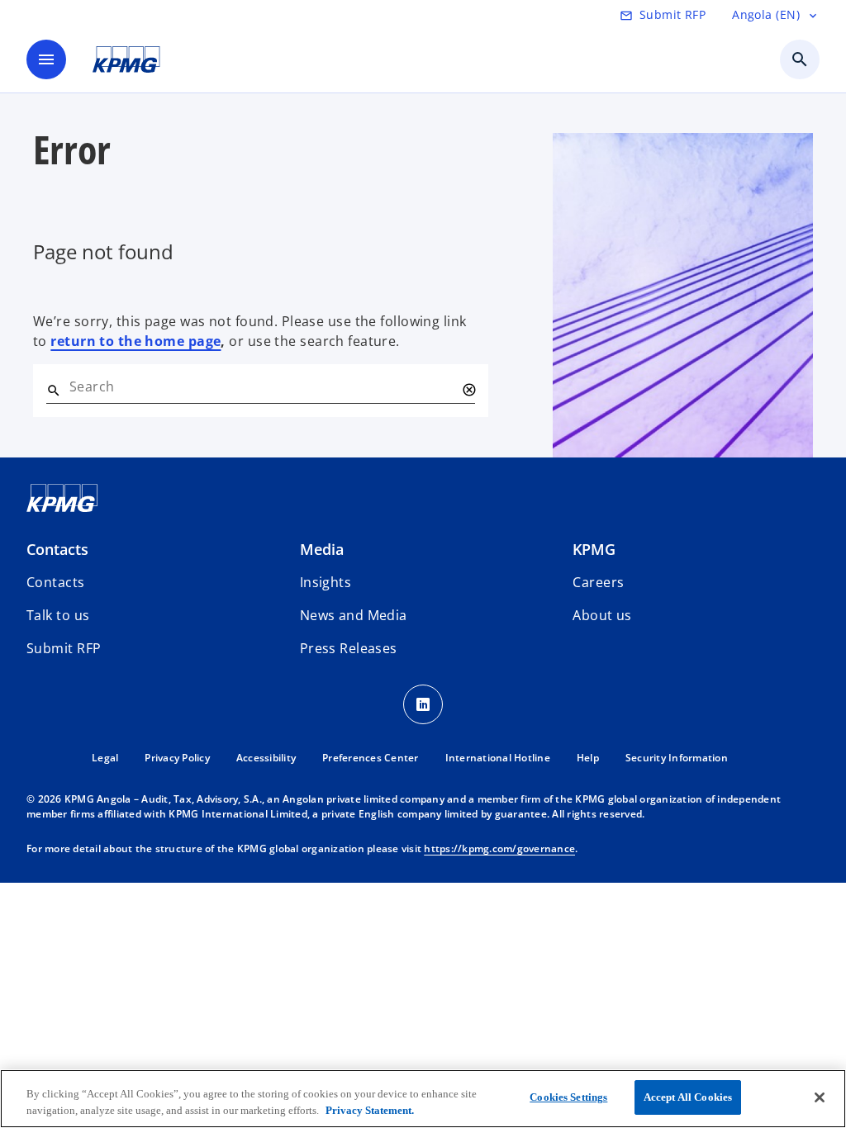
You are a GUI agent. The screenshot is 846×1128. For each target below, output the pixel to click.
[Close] (819, 1097)
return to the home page (135, 341)
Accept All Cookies (688, 1097)
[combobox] (262, 386)
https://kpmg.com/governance (499, 848)
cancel (468, 389)
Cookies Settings (568, 1097)
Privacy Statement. (370, 1110)
